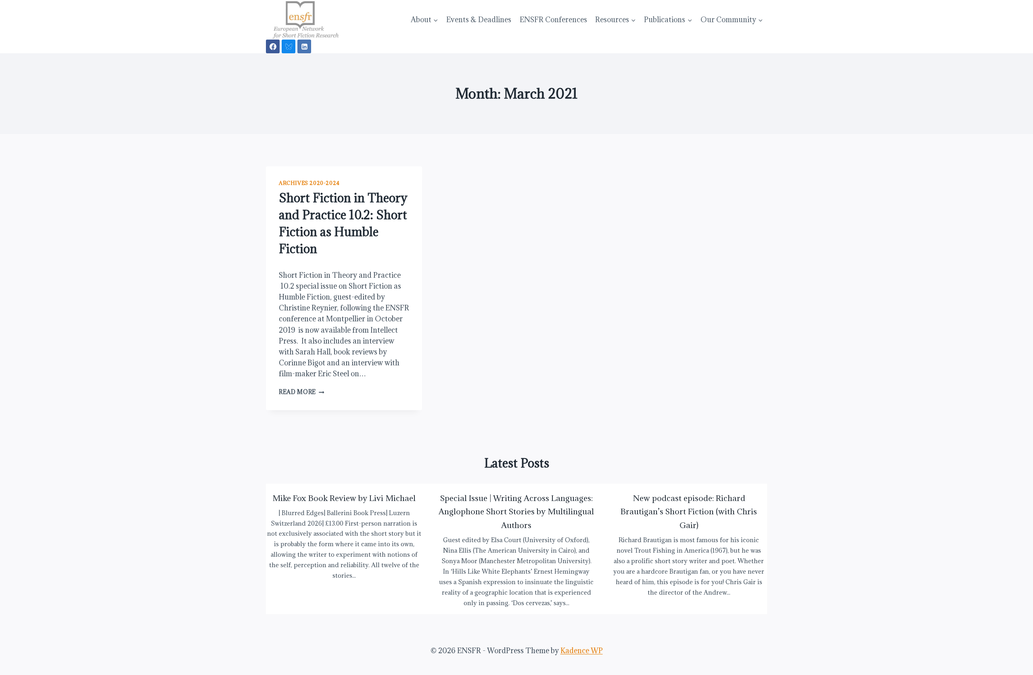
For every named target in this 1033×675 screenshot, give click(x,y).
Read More (301, 392)
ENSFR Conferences (553, 19)
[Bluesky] (288, 46)
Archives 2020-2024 (309, 183)
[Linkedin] (304, 46)
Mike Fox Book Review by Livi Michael (344, 498)
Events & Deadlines (478, 19)
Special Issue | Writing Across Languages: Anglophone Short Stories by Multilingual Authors (516, 511)
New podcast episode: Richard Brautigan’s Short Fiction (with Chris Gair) (689, 511)
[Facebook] (273, 46)
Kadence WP (581, 650)
